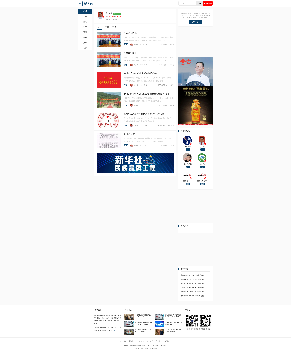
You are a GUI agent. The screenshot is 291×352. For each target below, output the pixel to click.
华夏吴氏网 (200, 275)
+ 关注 (171, 13)
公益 (85, 48)
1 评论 (172, 146)
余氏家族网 (192, 275)
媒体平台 (195, 22)
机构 (85, 27)
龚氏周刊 (188, 147)
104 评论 (171, 125)
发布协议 (141, 341)
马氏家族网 (192, 287)
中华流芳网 (184, 283)
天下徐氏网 (200, 283)
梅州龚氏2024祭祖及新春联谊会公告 (141, 73)
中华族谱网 (184, 279)
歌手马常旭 (188, 164)
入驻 (113, 330)
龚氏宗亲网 (184, 287)
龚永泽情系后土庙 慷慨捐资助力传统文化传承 (143, 323)
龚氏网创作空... (202, 181)
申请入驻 (132, 341)
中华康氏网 (200, 279)
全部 (99, 27)
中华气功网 (192, 292)
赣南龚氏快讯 (130, 33)
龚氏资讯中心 (188, 181)
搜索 (200, 3)
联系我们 (168, 341)
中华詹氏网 (184, 275)
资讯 (85, 17)
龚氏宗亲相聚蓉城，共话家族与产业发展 (143, 331)
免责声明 (150, 341)
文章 (107, 27)
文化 (85, 22)
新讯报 (202, 164)
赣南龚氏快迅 (130, 53)
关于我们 (123, 341)
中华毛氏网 (192, 283)
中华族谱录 (184, 296)
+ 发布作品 (208, 3)
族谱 (85, 43)
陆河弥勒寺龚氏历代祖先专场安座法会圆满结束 (146, 93)
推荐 (85, 11)
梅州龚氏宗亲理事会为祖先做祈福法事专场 (144, 114)
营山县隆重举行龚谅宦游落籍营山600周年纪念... (173, 316)
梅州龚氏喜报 (130, 134)
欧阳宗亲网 (200, 296)
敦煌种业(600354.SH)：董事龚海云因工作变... (173, 323)
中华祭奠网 (192, 296)
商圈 (85, 32)
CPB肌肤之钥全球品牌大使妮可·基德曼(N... (173, 331)
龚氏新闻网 (200, 292)
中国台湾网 (192, 279)
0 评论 (172, 45)
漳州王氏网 (200, 287)
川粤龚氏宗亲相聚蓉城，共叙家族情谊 (143, 316)
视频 (85, 37)
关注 (187, 149)
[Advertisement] (195, 43)
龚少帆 (135, 45)
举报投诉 (159, 341)
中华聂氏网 (184, 292)
